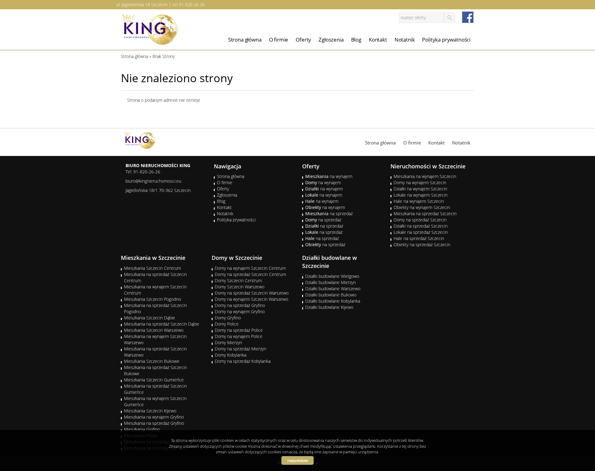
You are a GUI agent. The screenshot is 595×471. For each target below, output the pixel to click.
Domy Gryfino (228, 318)
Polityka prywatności (446, 39)
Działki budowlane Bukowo (330, 295)
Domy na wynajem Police (238, 336)
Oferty (303, 39)
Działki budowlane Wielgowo (332, 276)
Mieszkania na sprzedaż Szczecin (425, 213)
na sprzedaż (329, 213)
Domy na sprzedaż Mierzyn (240, 349)
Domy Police (227, 324)
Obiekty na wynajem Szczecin (422, 207)
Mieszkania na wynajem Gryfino (154, 417)
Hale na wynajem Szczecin (419, 201)
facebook (468, 17)
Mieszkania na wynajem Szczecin (425, 176)
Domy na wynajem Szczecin (420, 182)
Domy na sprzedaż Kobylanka (243, 361)
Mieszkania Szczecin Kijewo (150, 411)
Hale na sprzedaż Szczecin (419, 238)
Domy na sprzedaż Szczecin (420, 220)
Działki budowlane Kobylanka (332, 301)
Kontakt (378, 39)
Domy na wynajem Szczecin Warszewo (251, 299)
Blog (356, 39)
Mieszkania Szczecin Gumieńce (154, 380)
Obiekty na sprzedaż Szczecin (422, 244)
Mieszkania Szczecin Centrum (152, 268)
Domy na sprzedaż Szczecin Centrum (250, 274)
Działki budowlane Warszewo (332, 288)
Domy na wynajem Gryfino (240, 311)
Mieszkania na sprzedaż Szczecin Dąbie (161, 324)
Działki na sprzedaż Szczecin (420, 226)
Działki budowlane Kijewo (329, 307)
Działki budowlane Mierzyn (330, 282)
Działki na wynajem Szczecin (420, 189)
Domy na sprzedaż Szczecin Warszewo (252, 293)
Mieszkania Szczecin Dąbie (149, 318)
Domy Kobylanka (230, 355)
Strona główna (245, 39)
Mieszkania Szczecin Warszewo (153, 330)
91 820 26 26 (192, 4)
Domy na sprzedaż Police (239, 330)
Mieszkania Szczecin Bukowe (151, 361)
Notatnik (404, 39)
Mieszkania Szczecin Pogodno (152, 299)
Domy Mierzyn (228, 342)
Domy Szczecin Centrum (238, 280)
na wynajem (328, 176)
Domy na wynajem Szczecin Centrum (250, 268)
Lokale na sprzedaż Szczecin (421, 232)
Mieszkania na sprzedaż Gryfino (154, 423)
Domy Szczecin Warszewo (239, 287)
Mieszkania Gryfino (142, 429)
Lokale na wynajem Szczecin (420, 195)
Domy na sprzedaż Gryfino (240, 305)
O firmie (279, 39)
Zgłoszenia (331, 39)
